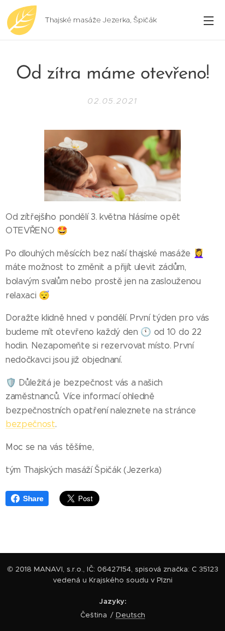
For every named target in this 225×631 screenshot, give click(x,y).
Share (33, 498)
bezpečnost (30, 424)
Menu (209, 20)
